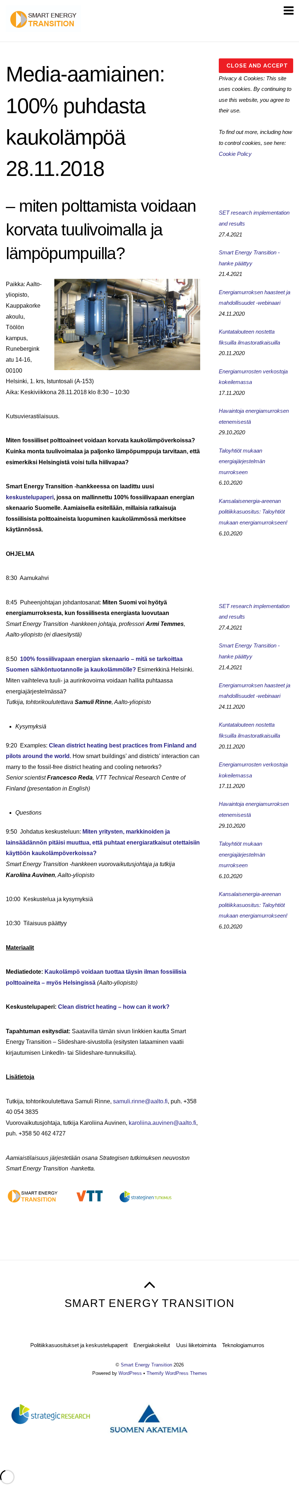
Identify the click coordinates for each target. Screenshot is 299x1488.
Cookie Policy (235, 154)
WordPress (130, 1373)
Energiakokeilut (151, 1345)
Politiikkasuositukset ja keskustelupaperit (79, 1345)
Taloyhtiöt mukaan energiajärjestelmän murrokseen (242, 461)
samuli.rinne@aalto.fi (140, 1101)
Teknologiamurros (243, 1345)
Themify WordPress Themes (177, 1373)
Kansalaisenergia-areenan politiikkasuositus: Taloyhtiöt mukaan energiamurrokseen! (253, 512)
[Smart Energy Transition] (43, 28)
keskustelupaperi (30, 497)
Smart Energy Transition (146, 1365)
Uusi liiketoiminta (196, 1345)
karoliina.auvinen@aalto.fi (162, 1123)
